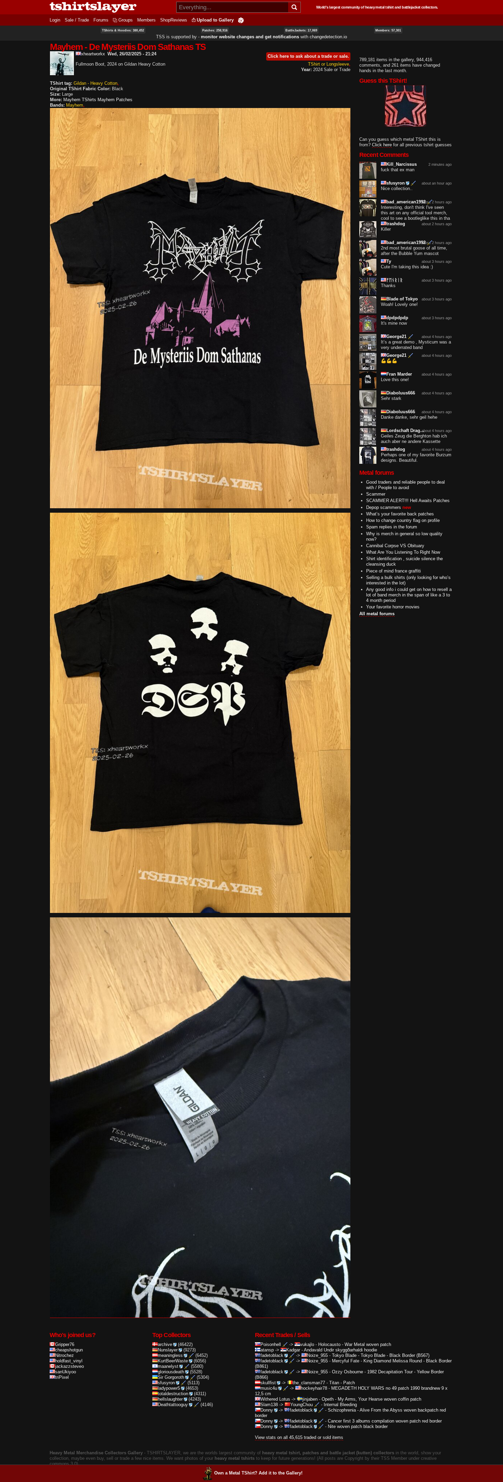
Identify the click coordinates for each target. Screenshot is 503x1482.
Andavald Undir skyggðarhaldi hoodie (340, 1349)
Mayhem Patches (115, 99)
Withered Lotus (275, 1399)
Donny (266, 1410)
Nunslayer (168, 1349)
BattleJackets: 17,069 (301, 30)
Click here (382, 144)
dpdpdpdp (397, 317)
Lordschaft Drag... (405, 430)
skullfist (268, 1382)
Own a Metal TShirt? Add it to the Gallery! (258, 1473)
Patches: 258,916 (215, 30)
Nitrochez (64, 1355)
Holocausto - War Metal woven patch (354, 1344)
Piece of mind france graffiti (393, 571)
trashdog (395, 223)
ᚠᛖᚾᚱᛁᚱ (394, 280)
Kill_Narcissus (401, 164)
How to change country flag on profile (403, 520)
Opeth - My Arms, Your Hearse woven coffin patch (371, 1399)
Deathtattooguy (173, 1404)
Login (55, 20)
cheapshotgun (69, 1349)
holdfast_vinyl (68, 1360)
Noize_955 (317, 1355)
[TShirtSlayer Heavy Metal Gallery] (111, 7)
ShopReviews (173, 20)
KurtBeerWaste (173, 1360)
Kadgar (293, 1349)
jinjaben (310, 1399)
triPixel (62, 1377)
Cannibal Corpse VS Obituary (395, 545)
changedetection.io (328, 36)
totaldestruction (173, 1393)
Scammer (375, 494)
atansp (267, 1349)
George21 (396, 336)
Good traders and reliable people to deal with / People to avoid (405, 485)
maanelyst (168, 1366)
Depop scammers (383, 507)
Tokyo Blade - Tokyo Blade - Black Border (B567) (380, 1355)
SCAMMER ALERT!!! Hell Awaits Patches (408, 500)
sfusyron (395, 183)
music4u (268, 1388)
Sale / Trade (77, 20)
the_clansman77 (309, 1382)
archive (165, 1344)
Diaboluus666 (400, 392)
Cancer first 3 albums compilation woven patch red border (385, 1421)
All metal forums (377, 613)
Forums (100, 20)
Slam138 (269, 1404)
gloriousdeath (171, 1371)
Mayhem (74, 105)
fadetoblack (271, 1355)
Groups (125, 20)
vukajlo (307, 1344)
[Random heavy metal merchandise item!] (241, 20)
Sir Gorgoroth (171, 1377)
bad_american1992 (406, 201)
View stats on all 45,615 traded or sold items (299, 1437)
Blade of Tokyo (402, 298)
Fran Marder (399, 374)
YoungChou (301, 1404)
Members (146, 20)
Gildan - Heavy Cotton (95, 83)
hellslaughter (170, 1399)
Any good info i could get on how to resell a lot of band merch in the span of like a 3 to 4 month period (409, 595)
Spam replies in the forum (391, 526)
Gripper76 (64, 1344)
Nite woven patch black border (358, 1426)
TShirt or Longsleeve (328, 64)
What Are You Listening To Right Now (403, 552)
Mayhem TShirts (79, 99)
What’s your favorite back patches (400, 513)
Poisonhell (270, 1344)
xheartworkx (93, 53)
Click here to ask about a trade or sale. (308, 56)
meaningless (170, 1355)
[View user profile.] (62, 72)
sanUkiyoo (65, 1371)
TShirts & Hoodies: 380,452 (123, 30)
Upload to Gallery (215, 20)
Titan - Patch (342, 1382)
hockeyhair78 (314, 1388)
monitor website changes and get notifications (250, 36)
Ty (388, 261)
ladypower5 (169, 1388)
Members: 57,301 (388, 30)
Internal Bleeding (340, 1404)
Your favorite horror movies (393, 606)
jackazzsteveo (69, 1366)
